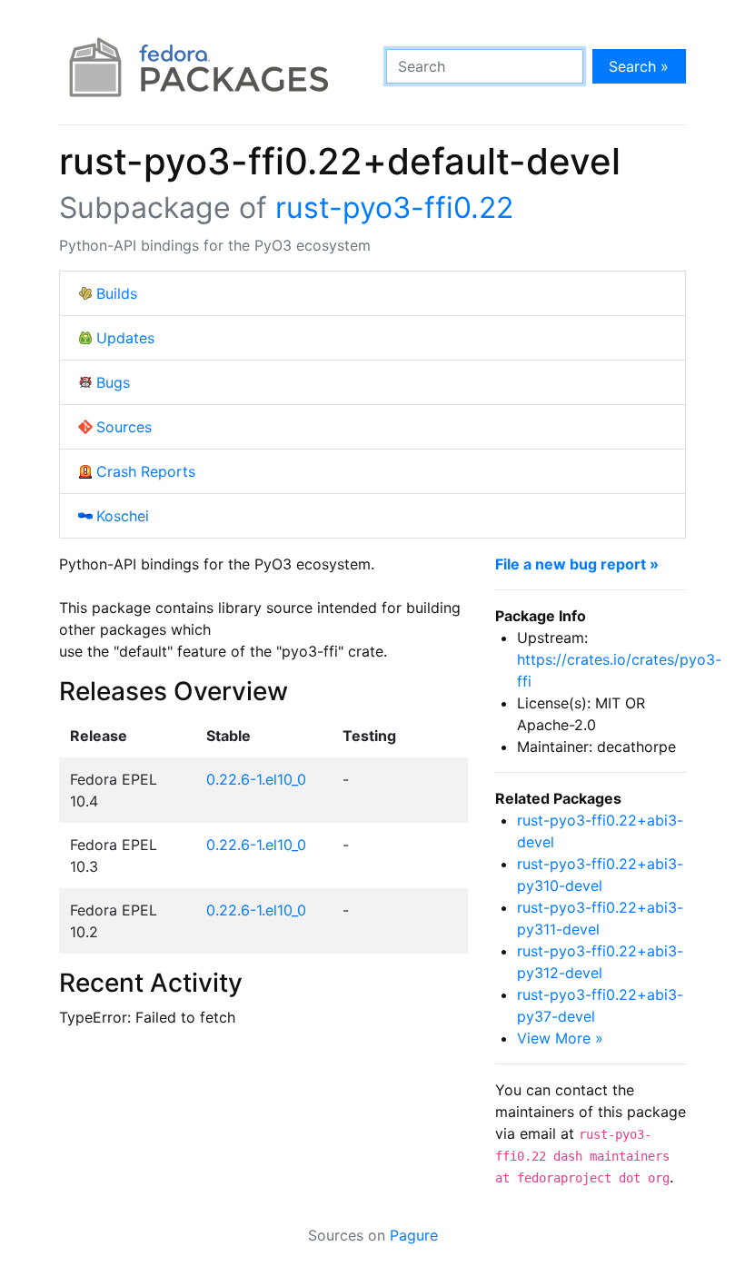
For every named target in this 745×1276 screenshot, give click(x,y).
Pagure (414, 1235)
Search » (639, 66)
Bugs (113, 382)
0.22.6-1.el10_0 (256, 779)
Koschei (122, 516)
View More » (560, 1038)
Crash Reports (145, 471)
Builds (116, 293)
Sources (124, 427)
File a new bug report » (577, 564)
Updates (125, 338)
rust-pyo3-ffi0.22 (394, 207)
